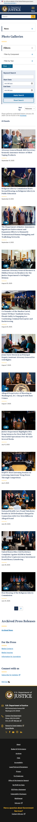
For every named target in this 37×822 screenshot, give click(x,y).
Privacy (18, 771)
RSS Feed (5, 682)
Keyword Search (9, 73)
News (6, 29)
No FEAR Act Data (18, 785)
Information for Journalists (11, 657)
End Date (6, 86)
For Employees (18, 776)
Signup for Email (13, 725)
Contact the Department (13, 716)
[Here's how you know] (18, 2)
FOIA (18, 758)
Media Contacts (7, 649)
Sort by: (20, 109)
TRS (16, 721)
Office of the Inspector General (18, 780)
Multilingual (18, 798)
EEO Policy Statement (18, 789)
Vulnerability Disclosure (18, 794)
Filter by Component (11, 54)
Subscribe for (10, 675)
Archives (23, 115)
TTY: (8, 721)
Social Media (9, 728)
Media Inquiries (7, 653)
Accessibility (18, 762)
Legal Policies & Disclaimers (18, 767)
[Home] (11, 11)
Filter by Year (9, 61)
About (19, 744)
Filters (7, 48)
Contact (17, 814)
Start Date (7, 80)
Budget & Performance (18, 749)
